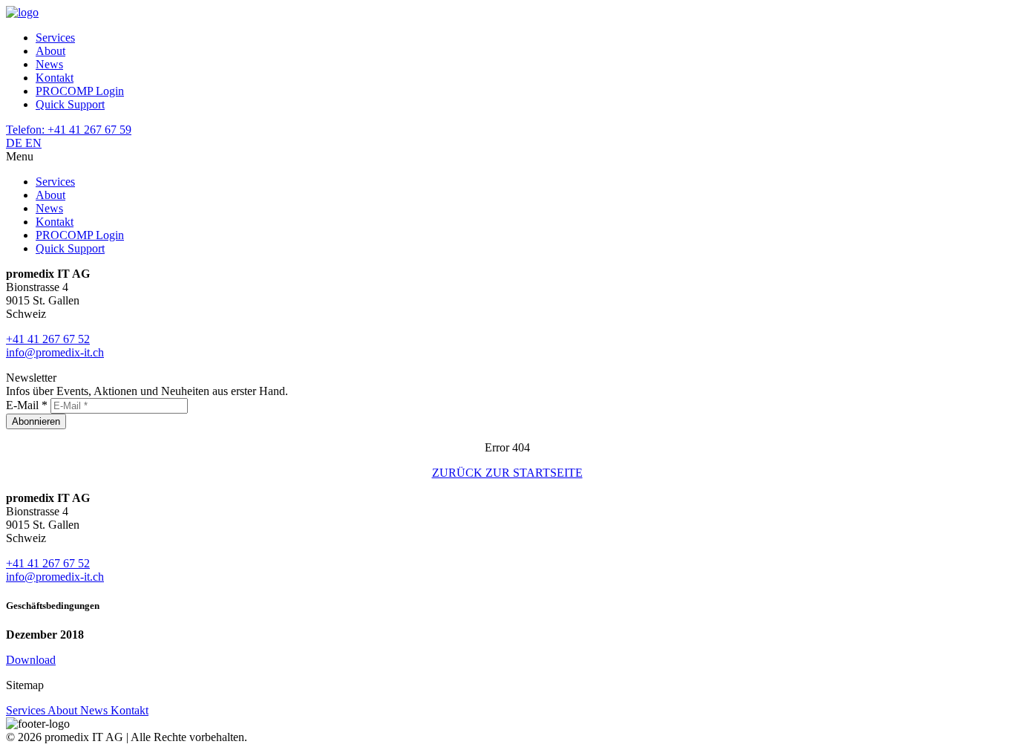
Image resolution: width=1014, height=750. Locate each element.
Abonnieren (36, 421)
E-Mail (27, 405)
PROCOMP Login (80, 91)
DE (15, 143)
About (50, 51)
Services (55, 37)
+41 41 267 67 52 (48, 339)
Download (31, 659)
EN (33, 143)
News (49, 64)
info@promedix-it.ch (55, 352)
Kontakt (54, 77)
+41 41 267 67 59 (68, 129)
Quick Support (70, 104)
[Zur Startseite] (22, 12)
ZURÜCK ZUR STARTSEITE (507, 472)
